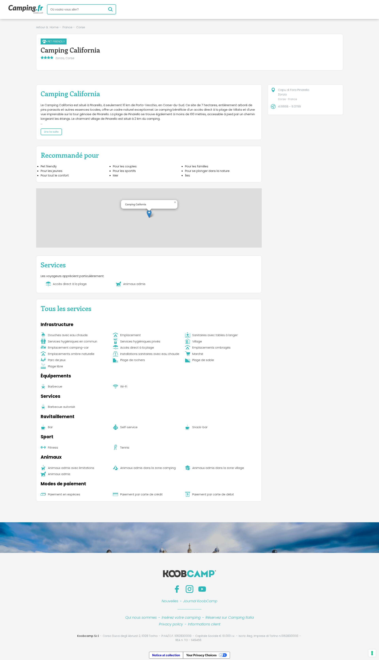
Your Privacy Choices (201, 655)
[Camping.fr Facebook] (177, 589)
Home (54, 27)
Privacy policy (171, 624)
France (67, 27)
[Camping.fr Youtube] (202, 589)
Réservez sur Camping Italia (229, 617)
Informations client (204, 624)
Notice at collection (166, 655)
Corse (80, 27)
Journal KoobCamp (200, 601)
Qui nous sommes (141, 617)
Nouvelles (170, 601)
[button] (149, 214)
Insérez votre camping (181, 617)
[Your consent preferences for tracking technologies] (372, 653)
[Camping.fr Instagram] (189, 589)
